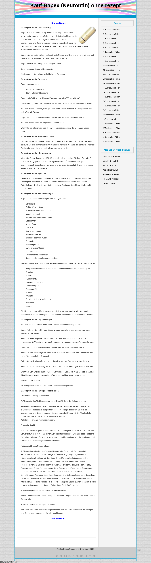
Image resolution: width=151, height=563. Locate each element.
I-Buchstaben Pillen (111, 65)
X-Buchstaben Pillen (111, 133)
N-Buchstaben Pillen (111, 88)
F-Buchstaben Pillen (111, 52)
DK (61, 556)
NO (81, 556)
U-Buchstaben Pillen (111, 119)
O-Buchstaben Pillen (111, 92)
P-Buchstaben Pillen (111, 97)
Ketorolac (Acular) (110, 170)
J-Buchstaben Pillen (111, 70)
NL (86, 556)
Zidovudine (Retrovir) (111, 156)
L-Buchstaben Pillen (111, 79)
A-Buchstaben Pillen (111, 30)
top (139, 550)
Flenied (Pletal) (109, 165)
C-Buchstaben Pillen (111, 39)
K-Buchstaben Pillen (111, 74)
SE (94, 556)
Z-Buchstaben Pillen (111, 142)
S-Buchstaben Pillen (111, 110)
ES (65, 556)
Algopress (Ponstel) (111, 174)
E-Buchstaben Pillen (111, 48)
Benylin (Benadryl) (110, 161)
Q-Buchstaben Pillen (111, 101)
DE (56, 556)
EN (69, 556)
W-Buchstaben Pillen (111, 128)
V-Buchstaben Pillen (111, 124)
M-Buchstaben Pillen (111, 83)
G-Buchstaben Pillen (111, 57)
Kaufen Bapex (58, 23)
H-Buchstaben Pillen (111, 61)
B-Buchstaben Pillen (111, 34)
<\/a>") (16, 562)
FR (77, 556)
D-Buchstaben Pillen (111, 43)
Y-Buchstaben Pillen (111, 137)
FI (73, 556)
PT (90, 556)
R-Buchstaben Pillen (111, 106)
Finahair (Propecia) (111, 179)
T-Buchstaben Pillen (111, 115)
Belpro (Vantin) (109, 183)
